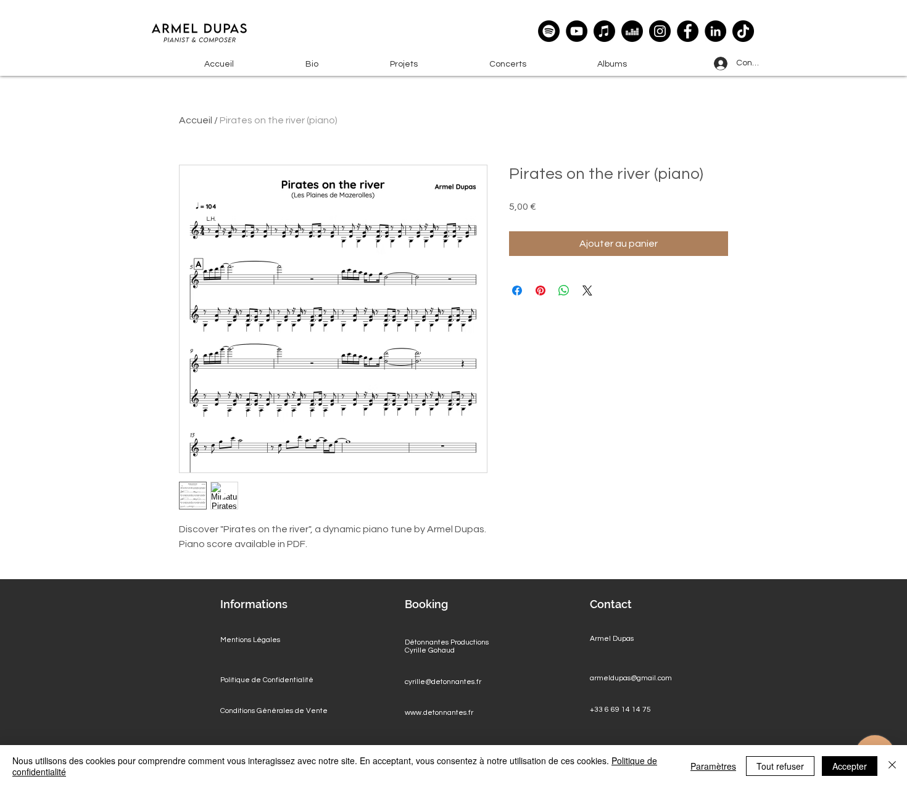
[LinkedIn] (715, 31)
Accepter (849, 766)
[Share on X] (587, 290)
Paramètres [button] (713, 766)
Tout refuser (780, 766)
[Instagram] (660, 31)
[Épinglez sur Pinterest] (540, 290)
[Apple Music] (604, 31)
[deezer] (632, 31)
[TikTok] (743, 31)
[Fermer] (892, 766)
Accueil (195, 120)
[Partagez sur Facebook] (517, 290)
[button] (404, 64)
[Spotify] (549, 31)
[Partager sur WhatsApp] (564, 290)
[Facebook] (687, 31)
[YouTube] (576, 31)
